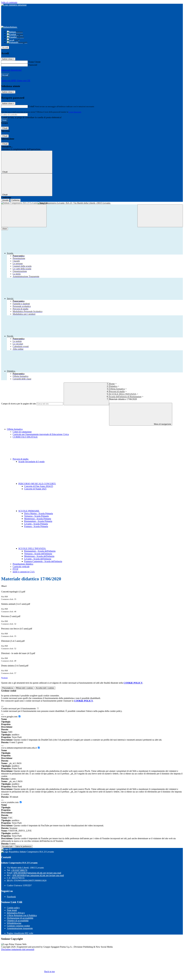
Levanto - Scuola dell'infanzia (37, 559)
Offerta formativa (117, 389)
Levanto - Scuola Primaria (36, 524)
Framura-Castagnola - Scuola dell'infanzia (43, 561)
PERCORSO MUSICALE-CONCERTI (37, 483)
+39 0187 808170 (19, 870)
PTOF (15, 569)
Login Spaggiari (75, 112)
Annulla (5, 200)
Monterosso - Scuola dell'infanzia (39, 556)
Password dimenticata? (11, 70)
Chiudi (4, 128)
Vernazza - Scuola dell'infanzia (38, 553)
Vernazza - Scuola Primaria (36, 516)
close (4, 229)
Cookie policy (13, 907)
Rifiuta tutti (24, 688)
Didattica (113, 386)
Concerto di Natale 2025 (35, 489)
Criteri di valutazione (22, 431)
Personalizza (7, 688)
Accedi (5, 47)
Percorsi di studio (117, 391)
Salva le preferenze (23, 846)
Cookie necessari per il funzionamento (18, 708)
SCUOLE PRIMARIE (29, 511)
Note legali (12, 910)
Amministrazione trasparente (20, 928)
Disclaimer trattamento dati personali (17, 949)
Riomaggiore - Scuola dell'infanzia (39, 551)
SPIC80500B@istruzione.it (37, 873)
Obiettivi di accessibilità (17, 920)
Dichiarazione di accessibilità (20, 918)
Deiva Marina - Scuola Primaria (38, 513)
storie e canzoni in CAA (24, 571)
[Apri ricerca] (160, 215)
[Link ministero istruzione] (14, 5)
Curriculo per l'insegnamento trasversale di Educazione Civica (41, 434)
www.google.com (9, 716)
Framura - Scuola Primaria (36, 526)
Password (32, 65)
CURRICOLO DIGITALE (25, 437)
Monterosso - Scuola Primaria (37, 518)
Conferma (15, 200)
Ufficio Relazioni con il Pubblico (22, 915)
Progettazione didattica (23, 564)
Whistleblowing (14, 923)
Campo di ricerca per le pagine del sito (18, 403)
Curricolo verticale (21, 566)
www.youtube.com (10, 802)
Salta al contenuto (9, 2)
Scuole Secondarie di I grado (31, 461)
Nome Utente (34, 62)
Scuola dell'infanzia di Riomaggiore (125, 396)
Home (112, 383)
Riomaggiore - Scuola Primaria (38, 521)
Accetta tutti (45, 688)
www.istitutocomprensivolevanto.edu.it (19, 748)
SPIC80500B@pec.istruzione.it (38, 875)
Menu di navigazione (162, 424)
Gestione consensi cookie (18, 926)
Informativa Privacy (16, 913)
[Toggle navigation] (24, 215)
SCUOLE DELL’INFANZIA (122, 394)
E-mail (31, 106)
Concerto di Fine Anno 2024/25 (38, 486)
